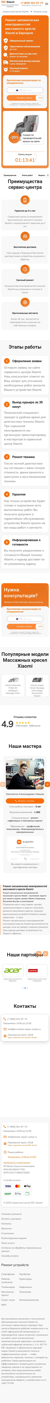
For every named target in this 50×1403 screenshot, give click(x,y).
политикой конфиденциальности (30, 105)
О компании (7, 1233)
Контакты (6, 1223)
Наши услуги (8, 1243)
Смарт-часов (8, 1300)
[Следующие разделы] (48, 175)
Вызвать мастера (26, 801)
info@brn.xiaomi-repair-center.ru (24, 1029)
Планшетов (25, 1291)
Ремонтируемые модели (13, 1238)
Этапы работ (27, 175)
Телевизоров (8, 1287)
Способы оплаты (10, 1255)
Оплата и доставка (11, 1218)
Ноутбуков (24, 1274)
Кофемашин (25, 1287)
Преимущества (10, 175)
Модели (41, 175)
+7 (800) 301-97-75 (31, 2)
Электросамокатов (29, 1300)
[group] (12, 973)
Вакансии (6, 1228)
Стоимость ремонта (11, 1214)
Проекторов (25, 1279)
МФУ (4, 1304)
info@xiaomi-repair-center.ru (22, 1137)
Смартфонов (8, 1274)
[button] (47, 784)
